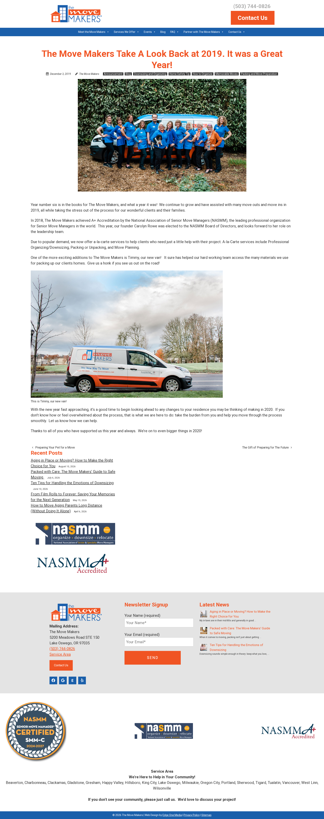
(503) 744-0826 (62, 648)
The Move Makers (89, 73)
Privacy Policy (192, 815)
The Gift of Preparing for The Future (266, 447)
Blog (163, 31)
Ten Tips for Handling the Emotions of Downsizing (72, 483)
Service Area (60, 654)
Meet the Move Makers (91, 31)
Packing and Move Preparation (259, 73)
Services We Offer (124, 31)
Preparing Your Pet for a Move (54, 447)
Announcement (113, 73)
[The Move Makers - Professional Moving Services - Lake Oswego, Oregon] (76, 14)
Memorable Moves (227, 73)
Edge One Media (172, 815)
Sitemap (206, 815)
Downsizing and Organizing (150, 73)
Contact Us (253, 17)
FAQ (172, 31)
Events (148, 31)
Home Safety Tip (180, 73)
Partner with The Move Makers (202, 31)
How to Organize (202, 73)
